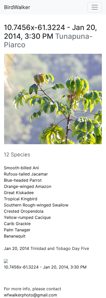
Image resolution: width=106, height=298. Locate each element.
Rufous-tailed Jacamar (26, 174)
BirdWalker (17, 7)
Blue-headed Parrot (23, 180)
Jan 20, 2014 (16, 248)
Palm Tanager (17, 229)
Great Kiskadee (19, 192)
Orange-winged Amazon (27, 186)
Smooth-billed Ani (21, 167)
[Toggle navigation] (94, 7)
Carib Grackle (17, 223)
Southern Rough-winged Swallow (36, 205)
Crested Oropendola (23, 211)
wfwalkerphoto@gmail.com (30, 294)
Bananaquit (14, 236)
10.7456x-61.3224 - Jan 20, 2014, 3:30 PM (45, 267)
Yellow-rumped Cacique (27, 217)
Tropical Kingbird (20, 198)
